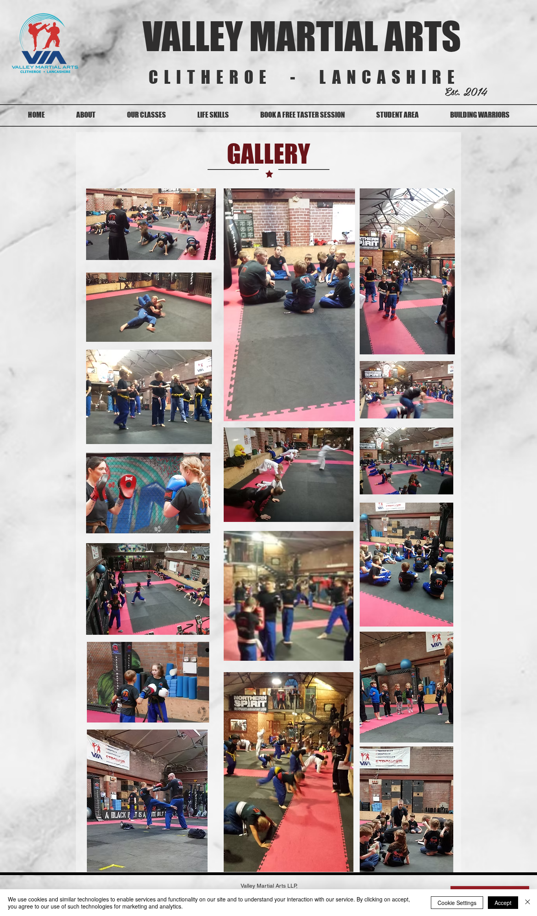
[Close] (527, 903)
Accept (503, 903)
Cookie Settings (457, 903)
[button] (146, 115)
